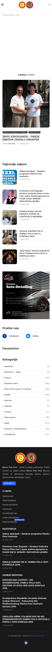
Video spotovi (34, 132)
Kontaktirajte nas (9, 513)
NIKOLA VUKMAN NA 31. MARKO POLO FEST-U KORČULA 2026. (31, 233)
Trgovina (26, 406)
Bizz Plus (11, 144)
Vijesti (26, 423)
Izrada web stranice (10, 518)
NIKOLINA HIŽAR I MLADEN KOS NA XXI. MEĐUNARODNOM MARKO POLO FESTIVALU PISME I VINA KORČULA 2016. (25, 619)
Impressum (7, 509)
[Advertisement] (26, 45)
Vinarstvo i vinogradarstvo (26, 429)
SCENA (26, 395)
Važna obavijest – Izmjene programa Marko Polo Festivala (32, 173)
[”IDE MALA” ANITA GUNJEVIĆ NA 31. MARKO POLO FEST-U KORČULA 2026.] (9, 256)
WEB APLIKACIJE (37, 636)
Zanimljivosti (26, 434)
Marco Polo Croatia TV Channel (15, 132)
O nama (6, 491)
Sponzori (26, 400)
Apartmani (26, 366)
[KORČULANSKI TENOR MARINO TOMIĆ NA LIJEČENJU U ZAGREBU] (9, 217)
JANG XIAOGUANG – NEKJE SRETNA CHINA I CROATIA (20, 138)
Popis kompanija (9, 522)
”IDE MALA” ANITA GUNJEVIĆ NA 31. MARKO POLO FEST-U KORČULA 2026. (34, 253)
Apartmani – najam (26, 372)
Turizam (26, 412)
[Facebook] (26, 643)
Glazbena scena (26, 383)
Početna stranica (8, 15)
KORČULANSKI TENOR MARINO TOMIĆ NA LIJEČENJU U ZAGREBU (30, 214)
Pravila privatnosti (10, 505)
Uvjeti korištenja (9, 500)
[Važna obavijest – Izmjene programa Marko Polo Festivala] (9, 177)
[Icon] (26, 103)
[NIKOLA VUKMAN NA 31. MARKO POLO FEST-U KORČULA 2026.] (9, 237)
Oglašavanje (7, 496)
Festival (26, 378)
